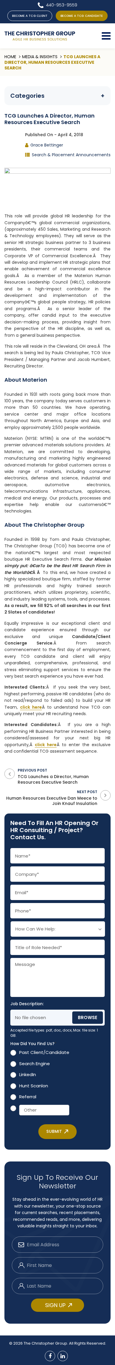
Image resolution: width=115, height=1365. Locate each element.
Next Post (51, 797)
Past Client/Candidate (44, 1052)
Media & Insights (40, 57)
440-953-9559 (61, 5)
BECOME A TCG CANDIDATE (81, 16)
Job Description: (27, 1004)
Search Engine (34, 1063)
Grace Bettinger (46, 145)
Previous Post (53, 776)
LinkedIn (27, 1074)
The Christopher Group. (46, 1343)
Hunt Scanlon (33, 1086)
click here (31, 707)
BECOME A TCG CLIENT (29, 16)
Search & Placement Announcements (71, 154)
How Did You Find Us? (33, 1044)
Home (10, 57)
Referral (27, 1097)
